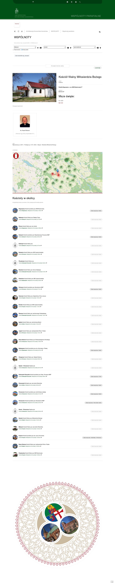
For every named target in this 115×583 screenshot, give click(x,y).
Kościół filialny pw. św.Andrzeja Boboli (30, 322)
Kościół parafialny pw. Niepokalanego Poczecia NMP (34, 235)
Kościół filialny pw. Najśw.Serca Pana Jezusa (32, 296)
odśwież (18, 31)
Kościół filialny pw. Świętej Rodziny (30, 357)
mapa (57, 172)
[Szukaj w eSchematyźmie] (99, 32)
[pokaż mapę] (37, 47)
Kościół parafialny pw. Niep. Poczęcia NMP (35, 374)
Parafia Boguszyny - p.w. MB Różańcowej (70, 87)
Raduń (23, 420)
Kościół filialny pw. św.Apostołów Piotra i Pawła (32, 331)
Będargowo (24, 280)
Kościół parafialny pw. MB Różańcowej (31, 208)
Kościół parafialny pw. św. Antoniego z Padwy (33, 348)
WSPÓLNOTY (55, 31)
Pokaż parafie (25, 49)
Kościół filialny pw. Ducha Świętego (30, 270)
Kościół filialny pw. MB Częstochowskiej (31, 252)
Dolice (23, 324)
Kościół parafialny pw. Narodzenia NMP (31, 287)
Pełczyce (24, 254)
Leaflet (90, 192)
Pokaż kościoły (17, 49)
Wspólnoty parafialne (68, 31)
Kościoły (17, 23)
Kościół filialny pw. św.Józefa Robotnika (31, 427)
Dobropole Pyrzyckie (26, 263)
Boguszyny (24, 210)
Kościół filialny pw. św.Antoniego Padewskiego (32, 313)
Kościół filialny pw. (26, 243)
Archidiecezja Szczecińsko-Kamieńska (35, 12)
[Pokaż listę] (40, 47)
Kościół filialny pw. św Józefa (28, 226)
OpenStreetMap (95, 192)
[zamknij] (97, 68)
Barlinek (61, 91)
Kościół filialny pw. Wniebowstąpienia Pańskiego (34, 339)
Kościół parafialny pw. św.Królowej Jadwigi (32, 392)
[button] (58, 171)
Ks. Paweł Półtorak (25, 132)
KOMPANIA (100, 192)
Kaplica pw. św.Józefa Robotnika (30, 383)
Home (22, 31)
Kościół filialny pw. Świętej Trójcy (29, 217)
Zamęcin (24, 219)
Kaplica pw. (27, 366)
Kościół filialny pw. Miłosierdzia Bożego (30, 418)
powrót (15, 31)
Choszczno (24, 341)
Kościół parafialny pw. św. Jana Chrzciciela (31, 435)
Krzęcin (23, 298)
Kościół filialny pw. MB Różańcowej (30, 453)
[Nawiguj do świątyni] (42, 210)
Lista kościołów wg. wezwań (22, 55)
